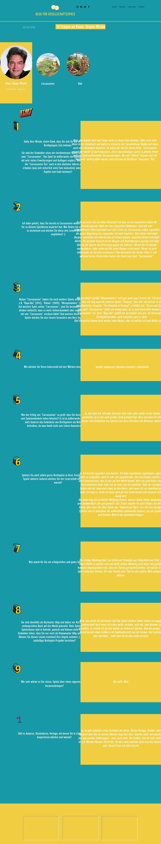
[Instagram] (77, 7)
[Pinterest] (81, 7)
